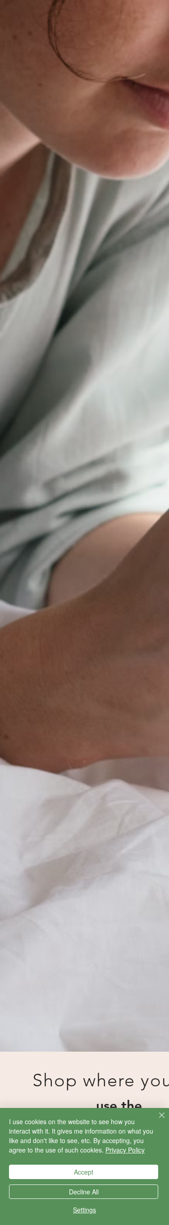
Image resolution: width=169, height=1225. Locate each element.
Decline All (84, 1191)
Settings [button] (84, 1209)
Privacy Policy (125, 1149)
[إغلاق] (156, 1120)
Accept (83, 1171)
